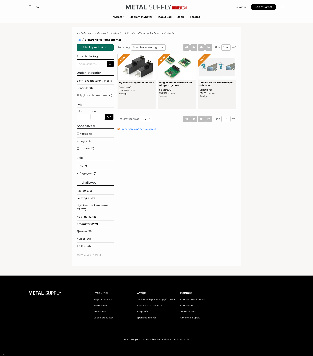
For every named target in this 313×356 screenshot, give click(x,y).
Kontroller (85, 88)
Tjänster (84, 231)
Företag (195, 16)
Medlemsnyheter (140, 16)
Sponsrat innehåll (146, 317)
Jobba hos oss (188, 311)
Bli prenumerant (103, 299)
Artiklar (86, 246)
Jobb (181, 16)
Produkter (87, 224)
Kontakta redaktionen (192, 299)
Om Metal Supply (190, 317)
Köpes (85, 133)
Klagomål (142, 311)
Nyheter (118, 16)
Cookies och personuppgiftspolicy (156, 299)
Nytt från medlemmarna (92, 207)
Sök (38, 7)
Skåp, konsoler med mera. (95, 95)
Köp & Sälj (165, 16)
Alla (79, 39)
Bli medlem (100, 305)
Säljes (85, 141)
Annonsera (100, 311)
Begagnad (88, 173)
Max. (94, 111)
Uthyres (86, 148)
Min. (79, 111)
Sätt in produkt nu (95, 47)
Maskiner (87, 216)
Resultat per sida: (129, 118)
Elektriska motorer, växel (94, 80)
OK (109, 116)
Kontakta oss (187, 305)
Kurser (84, 238)
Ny (83, 165)
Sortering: (124, 47)
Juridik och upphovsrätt (150, 305)
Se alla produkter (103, 317)
